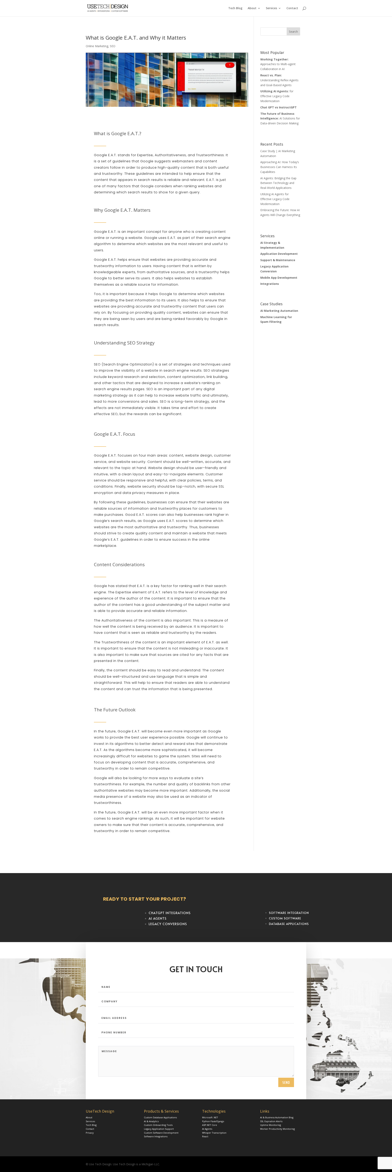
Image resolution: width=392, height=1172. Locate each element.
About (252, 8)
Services (271, 8)
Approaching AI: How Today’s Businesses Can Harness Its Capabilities (279, 167)
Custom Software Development (161, 1132)
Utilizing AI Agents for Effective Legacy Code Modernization (275, 199)
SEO (112, 46)
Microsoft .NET (210, 1117)
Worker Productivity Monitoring (277, 1128)
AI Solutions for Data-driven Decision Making (280, 118)
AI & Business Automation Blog (276, 1117)
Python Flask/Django (213, 1121)
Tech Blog (235, 8)
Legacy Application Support (159, 1128)
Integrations (269, 284)
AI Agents (207, 1128)
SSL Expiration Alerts (271, 1121)
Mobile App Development (278, 278)
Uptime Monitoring (270, 1124)
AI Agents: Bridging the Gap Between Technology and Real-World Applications (278, 183)
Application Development (279, 254)
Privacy (90, 1132)
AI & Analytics (151, 1121)
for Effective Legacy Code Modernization (276, 96)
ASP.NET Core (209, 1124)
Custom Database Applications (160, 1117)
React (205, 1136)
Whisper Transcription (214, 1132)
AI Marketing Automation (279, 311)
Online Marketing (97, 46)
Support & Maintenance (277, 260)
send (286, 1082)
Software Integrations (155, 1136)
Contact (292, 8)
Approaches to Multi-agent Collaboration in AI (278, 64)
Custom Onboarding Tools (158, 1124)
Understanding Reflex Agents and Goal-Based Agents (279, 80)
